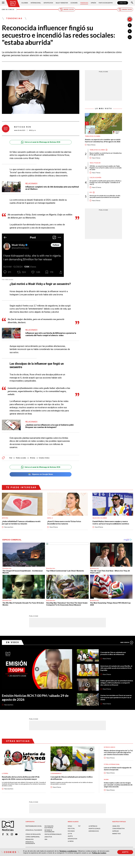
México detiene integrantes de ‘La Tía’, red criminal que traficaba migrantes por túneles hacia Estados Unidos (118, 752)
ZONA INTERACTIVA (118, 828)
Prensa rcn (29, 839)
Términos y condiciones (68, 851)
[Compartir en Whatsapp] (130, 37)
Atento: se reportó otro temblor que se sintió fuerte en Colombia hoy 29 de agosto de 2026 (102, 140)
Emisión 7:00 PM (127, 9)
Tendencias (84, 3)
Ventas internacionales (53, 834)
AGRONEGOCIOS (94, 831)
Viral (10, 458)
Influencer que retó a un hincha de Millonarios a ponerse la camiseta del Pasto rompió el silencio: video (50, 334)
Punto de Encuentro (106, 3)
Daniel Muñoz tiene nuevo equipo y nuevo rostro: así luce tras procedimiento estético (110, 522)
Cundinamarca (56, 773)
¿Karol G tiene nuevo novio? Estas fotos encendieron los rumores (64, 522)
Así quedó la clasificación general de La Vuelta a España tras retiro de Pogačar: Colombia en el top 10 (105, 182)
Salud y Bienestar (62, 3)
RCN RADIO (71, 831)
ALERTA (70, 836)
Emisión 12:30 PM (68, 9)
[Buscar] (132, 3)
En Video (12, 642)
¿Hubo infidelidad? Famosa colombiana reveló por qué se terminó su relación (21, 522)
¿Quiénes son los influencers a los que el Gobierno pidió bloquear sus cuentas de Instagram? (49, 426)
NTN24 (70, 826)
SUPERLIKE (115, 831)
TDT (79, 826)
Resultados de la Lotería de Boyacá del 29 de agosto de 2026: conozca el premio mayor (20, 778)
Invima (106, 779)
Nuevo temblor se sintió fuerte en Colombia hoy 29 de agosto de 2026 (106, 153)
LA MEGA (71, 841)
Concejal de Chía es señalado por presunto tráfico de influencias (113, 653)
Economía (74, 3)
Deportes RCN (48, 3)
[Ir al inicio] (13, 3)
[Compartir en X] (130, 31)
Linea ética (48, 837)
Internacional (36, 3)
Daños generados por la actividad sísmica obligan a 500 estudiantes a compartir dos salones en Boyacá (116, 683)
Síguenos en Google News (42, 474)
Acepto (125, 852)
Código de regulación (33, 834)
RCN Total (71, 828)
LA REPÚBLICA (93, 826)
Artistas (32, 458)
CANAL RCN (122, 3)
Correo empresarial (33, 837)
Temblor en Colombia (92, 136)
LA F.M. (70, 833)
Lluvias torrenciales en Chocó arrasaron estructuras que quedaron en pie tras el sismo (116, 697)
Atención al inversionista (30, 842)
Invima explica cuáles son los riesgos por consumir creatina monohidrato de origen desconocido (118, 785)
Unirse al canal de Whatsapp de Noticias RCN (42, 142)
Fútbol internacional (112, 764)
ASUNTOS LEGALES (94, 828)
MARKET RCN (116, 833)
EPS (91, 192)
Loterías (5, 773)
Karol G (50, 518)
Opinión (93, 3)
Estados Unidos (44, 458)
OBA (46, 839)
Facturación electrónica (49, 826)
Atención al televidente (34, 830)
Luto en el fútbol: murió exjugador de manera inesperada (117, 769)
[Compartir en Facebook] (130, 25)
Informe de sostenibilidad (49, 830)
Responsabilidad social (34, 826)
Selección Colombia (99, 518)
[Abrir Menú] (3, 2)
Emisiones (8, 9)
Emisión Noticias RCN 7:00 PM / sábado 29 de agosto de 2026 (35, 697)
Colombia (24, 3)
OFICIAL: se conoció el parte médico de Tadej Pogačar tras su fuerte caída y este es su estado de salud (106, 167)
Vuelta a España (95, 177)
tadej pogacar (95, 163)
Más (124, 642)
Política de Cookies (99, 853)
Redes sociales (21, 458)
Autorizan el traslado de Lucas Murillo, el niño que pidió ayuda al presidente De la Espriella (105, 196)
